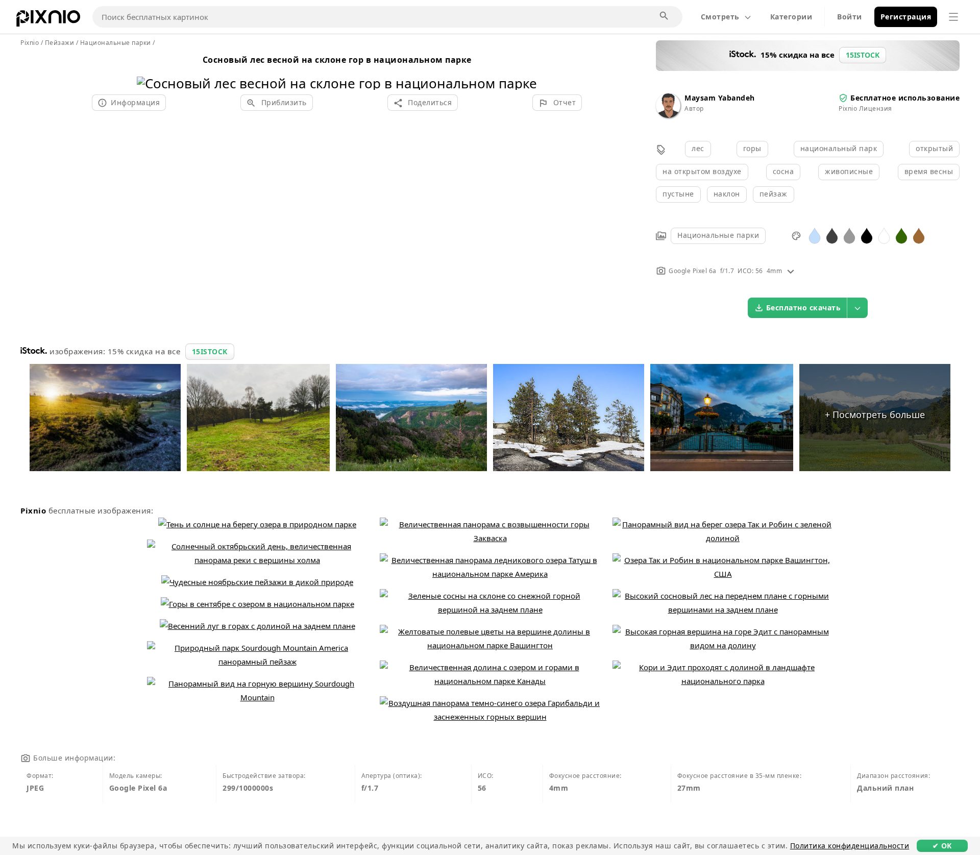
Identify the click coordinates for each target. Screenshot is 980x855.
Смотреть (720, 16)
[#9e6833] (918, 235)
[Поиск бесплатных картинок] (664, 16)
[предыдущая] (148, 70)
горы (752, 148)
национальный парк (838, 148)
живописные (849, 171)
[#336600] (901, 235)
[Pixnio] (48, 20)
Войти (849, 16)
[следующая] (525, 70)
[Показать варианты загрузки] (857, 308)
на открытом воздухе (702, 171)
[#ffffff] (884, 235)
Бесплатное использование (905, 98)
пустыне (678, 194)
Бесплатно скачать (803, 307)
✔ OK (942, 845)
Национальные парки (718, 235)
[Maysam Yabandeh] (668, 115)
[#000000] (866, 235)
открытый (934, 148)
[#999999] (849, 235)
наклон (727, 194)
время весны (928, 171)
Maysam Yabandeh (719, 98)
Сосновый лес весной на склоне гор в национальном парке (337, 59)
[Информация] (790, 270)
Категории (791, 16)
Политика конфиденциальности (850, 845)
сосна (783, 171)
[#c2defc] (814, 235)
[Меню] (953, 17)
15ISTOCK (210, 351)
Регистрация (906, 16)
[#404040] (832, 235)
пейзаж (774, 194)
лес (698, 148)
